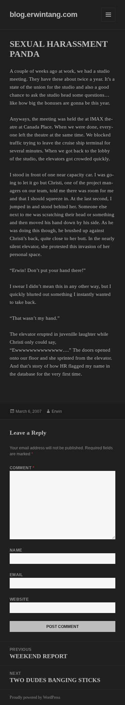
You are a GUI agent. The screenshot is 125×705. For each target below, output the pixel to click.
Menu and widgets (108, 21)
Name (16, 550)
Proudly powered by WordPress (35, 697)
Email (16, 575)
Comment (22, 468)
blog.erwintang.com (44, 14)
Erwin (57, 411)
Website (19, 599)
